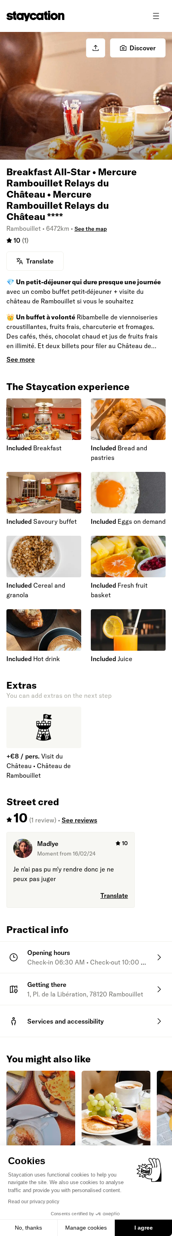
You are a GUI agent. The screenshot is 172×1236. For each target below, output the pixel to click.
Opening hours (48, 953)
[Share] (95, 47)
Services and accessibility (65, 1021)
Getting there (46, 984)
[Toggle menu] (156, 16)
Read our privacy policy (33, 1201)
